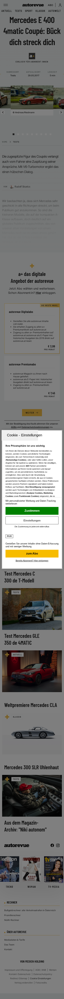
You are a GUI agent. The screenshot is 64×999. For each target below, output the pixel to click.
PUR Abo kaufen (32, 554)
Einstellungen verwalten (32, 520)
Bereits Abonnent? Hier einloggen (32, 560)
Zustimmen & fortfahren (32, 511)
